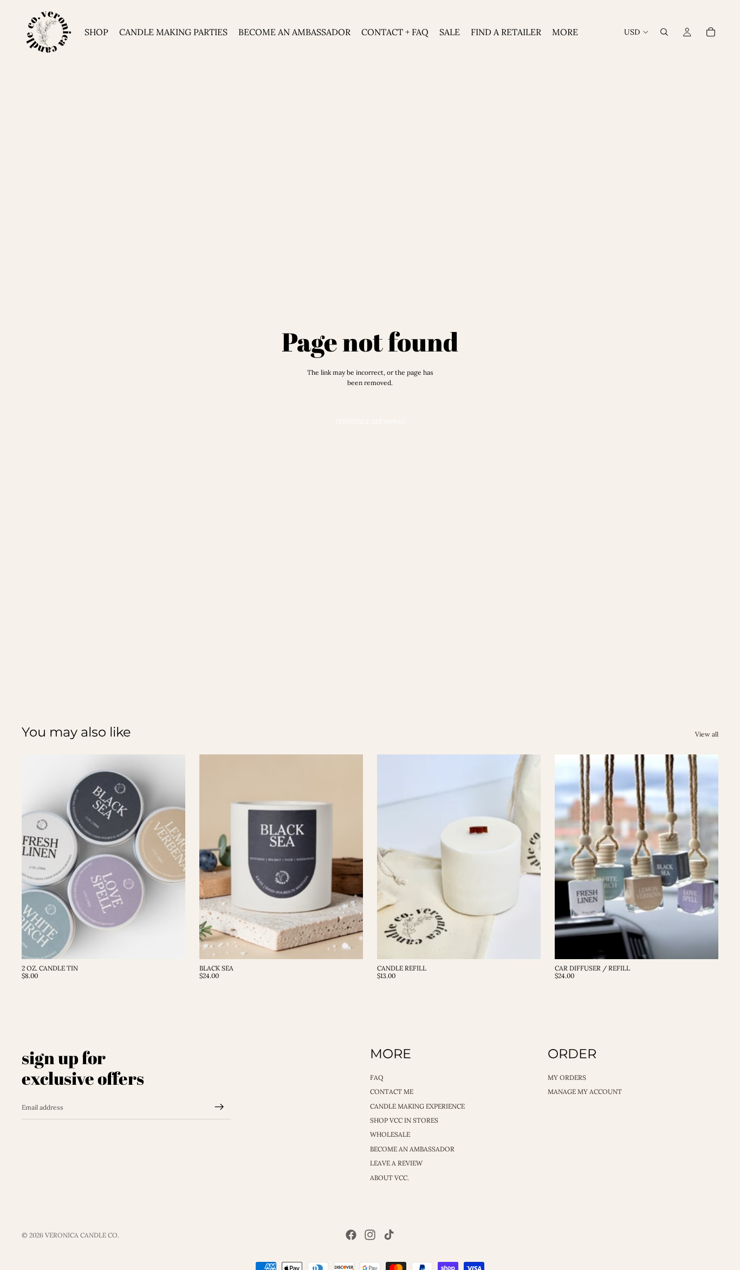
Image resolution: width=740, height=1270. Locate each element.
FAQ (377, 1077)
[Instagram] (370, 1234)
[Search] (664, 32)
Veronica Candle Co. (82, 1235)
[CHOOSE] (168, 942)
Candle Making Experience (417, 1106)
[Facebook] (351, 1234)
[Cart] (711, 32)
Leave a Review (396, 1163)
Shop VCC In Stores (404, 1120)
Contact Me (391, 1091)
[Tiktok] (388, 1234)
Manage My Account (585, 1091)
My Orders (567, 1077)
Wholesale (390, 1134)
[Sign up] (219, 1107)
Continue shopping (370, 422)
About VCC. (389, 1177)
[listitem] (565, 32)
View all (706, 734)
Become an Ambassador (412, 1148)
